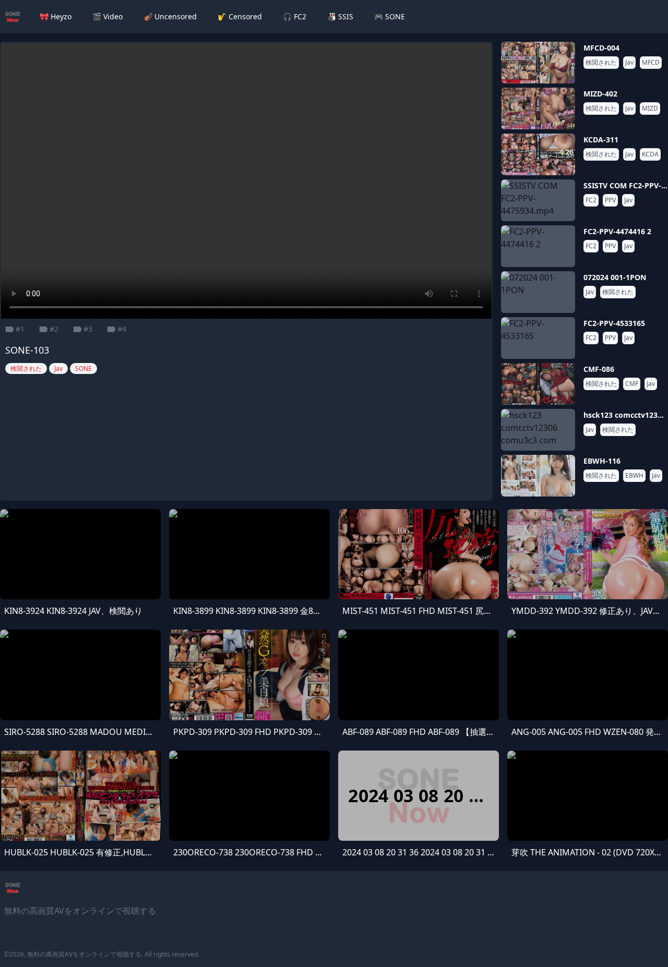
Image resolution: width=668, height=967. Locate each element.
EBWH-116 (602, 461)
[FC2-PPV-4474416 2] (538, 246)
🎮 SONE (389, 16)
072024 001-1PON (614, 277)
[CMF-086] (538, 384)
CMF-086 (598, 369)
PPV (610, 200)
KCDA (650, 154)
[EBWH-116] (538, 476)
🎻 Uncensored (170, 16)
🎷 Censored (240, 16)
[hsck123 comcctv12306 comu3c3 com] (538, 430)
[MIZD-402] (538, 108)
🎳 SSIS (340, 16)
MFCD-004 (601, 48)
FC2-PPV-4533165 (614, 323)
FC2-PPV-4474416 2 (617, 231)
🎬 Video (107, 16)
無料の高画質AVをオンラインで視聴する (84, 954)
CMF (631, 384)
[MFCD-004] (538, 62)
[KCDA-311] (538, 154)
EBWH (634, 476)
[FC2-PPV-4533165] (538, 338)
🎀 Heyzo (55, 16)
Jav (629, 62)
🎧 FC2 (294, 16)
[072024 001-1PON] (538, 292)
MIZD (650, 108)
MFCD (651, 62)
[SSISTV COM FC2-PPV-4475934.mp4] (538, 200)
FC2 (591, 200)
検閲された (601, 62)
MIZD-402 (600, 94)
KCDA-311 (600, 139)
